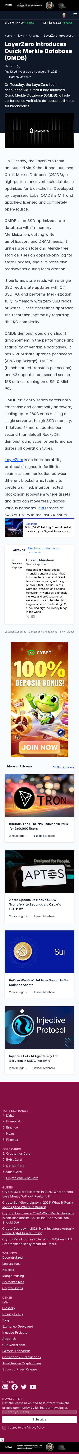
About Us (9, 1339)
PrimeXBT (13, 1121)
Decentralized (12, 1257)
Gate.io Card (15, 1166)
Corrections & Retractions (21, 1357)
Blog (5, 1320)
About (70, 631)
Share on (10, 66)
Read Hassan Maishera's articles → (44, 550)
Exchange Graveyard (17, 1326)
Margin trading (13, 1276)
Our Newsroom (13, 1345)
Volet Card (14, 1172)
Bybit (10, 1115)
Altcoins (34, 35)
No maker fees (13, 1282)
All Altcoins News (63, 767)
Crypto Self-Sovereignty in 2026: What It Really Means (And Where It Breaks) (37, 1205)
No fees (8, 1270)
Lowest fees (11, 1263)
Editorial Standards (15, 631)
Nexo (10, 1133)
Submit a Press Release (19, 1369)
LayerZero (14, 459)
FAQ (5, 1302)
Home (8, 35)
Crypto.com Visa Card (22, 1178)
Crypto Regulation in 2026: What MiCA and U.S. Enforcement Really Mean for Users (37, 1241)
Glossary (8, 1308)
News (20, 35)
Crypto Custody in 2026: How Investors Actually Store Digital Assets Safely (38, 1231)
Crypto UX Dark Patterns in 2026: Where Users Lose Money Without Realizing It (37, 1194)
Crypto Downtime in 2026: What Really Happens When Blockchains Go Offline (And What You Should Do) (38, 1217)
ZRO (42, 508)
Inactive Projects (14, 1332)
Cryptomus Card (18, 1153)
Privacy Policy (12, 1314)
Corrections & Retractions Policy (47, 631)
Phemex (12, 1140)
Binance (12, 1127)
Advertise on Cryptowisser (21, 1363)
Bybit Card (14, 1159)
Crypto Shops (12, 1288)
